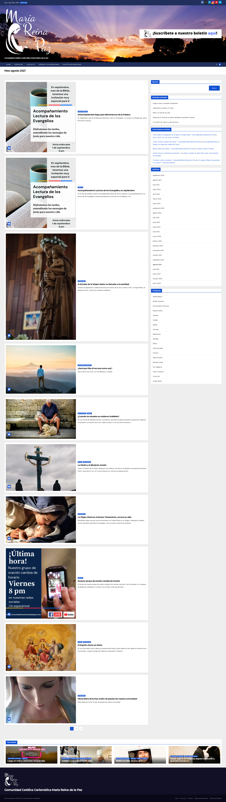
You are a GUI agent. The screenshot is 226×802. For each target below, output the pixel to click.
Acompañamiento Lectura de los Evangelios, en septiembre (106, 190)
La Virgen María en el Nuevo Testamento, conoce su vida (104, 517)
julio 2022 (156, 217)
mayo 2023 (156, 203)
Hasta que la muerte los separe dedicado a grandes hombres (174, 117)
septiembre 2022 (158, 208)
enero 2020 (157, 283)
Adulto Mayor (82, 413)
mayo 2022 (156, 227)
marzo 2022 (157, 236)
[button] (216, 64)
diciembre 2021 (158, 246)
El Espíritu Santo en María (90, 645)
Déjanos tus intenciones (49, 64)
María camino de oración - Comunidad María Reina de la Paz (173, 149)
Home (8, 64)
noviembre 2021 (158, 250)
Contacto (31, 64)
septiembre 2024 (158, 175)
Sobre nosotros (158, 372)
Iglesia (80, 462)
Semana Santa (158, 362)
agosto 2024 (157, 180)
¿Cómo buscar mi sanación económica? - (167, 153)
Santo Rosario (158, 357)
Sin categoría (157, 367)
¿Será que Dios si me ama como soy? (95, 368)
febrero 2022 (157, 241)
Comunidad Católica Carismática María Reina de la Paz (26, 58)
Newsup (28, 798)
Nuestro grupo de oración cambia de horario (99, 581)
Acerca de (18, 64)
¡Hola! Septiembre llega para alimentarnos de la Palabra (104, 114)
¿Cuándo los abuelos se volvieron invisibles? (98, 416)
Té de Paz (156, 376)
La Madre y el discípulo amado (92, 465)
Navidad (155, 339)
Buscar (155, 82)
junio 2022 (156, 222)
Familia (89, 413)
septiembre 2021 (158, 260)
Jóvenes (156, 329)
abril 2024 (156, 194)
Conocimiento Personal (84, 365)
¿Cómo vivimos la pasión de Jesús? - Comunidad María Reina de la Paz (177, 142)
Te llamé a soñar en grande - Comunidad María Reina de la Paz (174, 160)
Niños (155, 343)
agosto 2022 (157, 213)
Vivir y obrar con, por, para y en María (166, 137)
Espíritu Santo (158, 311)
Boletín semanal (82, 111)
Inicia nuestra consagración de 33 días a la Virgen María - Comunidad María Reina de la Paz (184, 135)
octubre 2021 (157, 255)
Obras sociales (158, 348)
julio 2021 (156, 269)
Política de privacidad (72, 64)
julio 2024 (156, 185)
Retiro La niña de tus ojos (161, 113)
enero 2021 (156, 274)
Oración (155, 353)
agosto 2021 (157, 264)
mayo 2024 (157, 189)
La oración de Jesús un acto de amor (166, 122)
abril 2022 (156, 232)
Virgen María (81, 281)
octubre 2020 (157, 278)
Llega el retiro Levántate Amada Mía (165, 103)
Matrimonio (157, 334)
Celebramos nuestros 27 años (163, 108)
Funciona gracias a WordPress (13, 798)
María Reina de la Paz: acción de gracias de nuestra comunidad (107, 699)
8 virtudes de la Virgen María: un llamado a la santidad (103, 284)
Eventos (80, 187)
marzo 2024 (157, 199)
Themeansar (36, 798)
